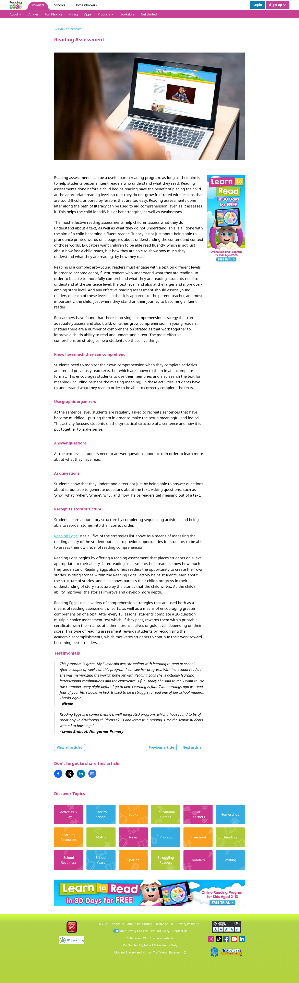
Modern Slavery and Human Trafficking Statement (148, 952)
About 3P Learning (140, 924)
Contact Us (180, 931)
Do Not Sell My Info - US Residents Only (150, 945)
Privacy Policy (186, 924)
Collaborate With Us (140, 938)
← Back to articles (68, 29)
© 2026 (103, 924)
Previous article (161, 747)
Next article (191, 747)
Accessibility (165, 938)
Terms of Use (165, 924)
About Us (118, 924)
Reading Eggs (65, 535)
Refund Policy (160, 931)
